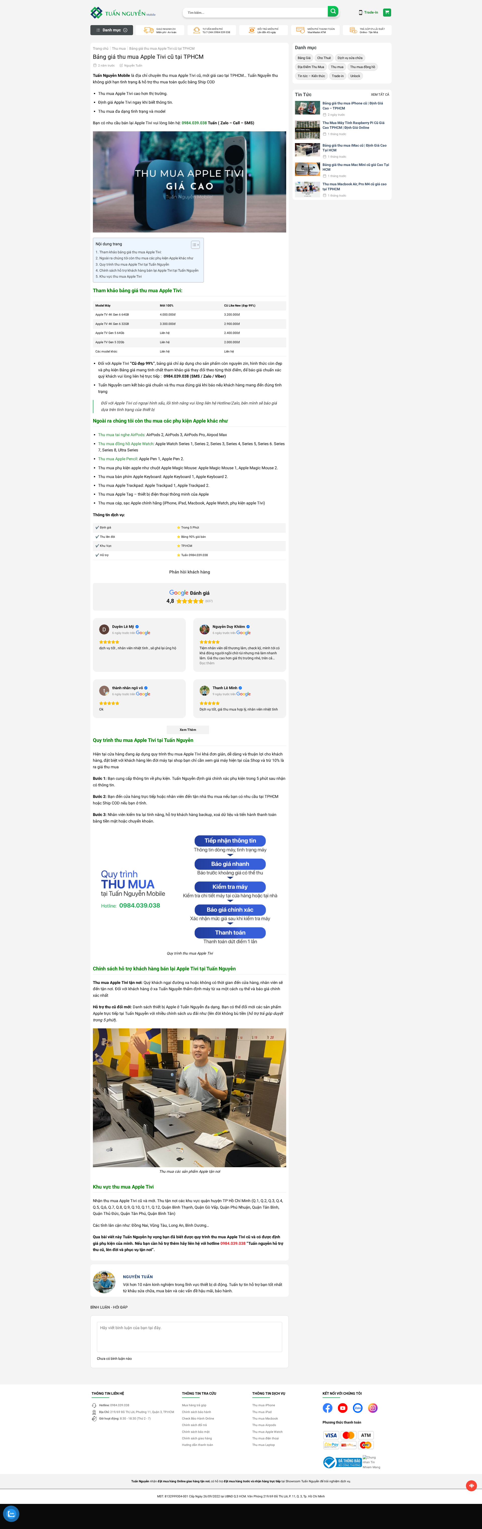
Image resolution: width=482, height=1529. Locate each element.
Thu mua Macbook (265, 1418)
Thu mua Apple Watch (267, 1432)
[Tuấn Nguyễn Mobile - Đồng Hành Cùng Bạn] (123, 12)
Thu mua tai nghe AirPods (121, 434)
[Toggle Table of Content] (193, 245)
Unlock (355, 76)
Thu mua (119, 48)
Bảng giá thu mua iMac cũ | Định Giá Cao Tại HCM (355, 147)
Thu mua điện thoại (265, 1438)
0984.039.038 (194, 123)
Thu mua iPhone (263, 1405)
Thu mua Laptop (263, 1445)
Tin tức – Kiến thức (311, 76)
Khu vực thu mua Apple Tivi (120, 276)
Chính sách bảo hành (196, 1412)
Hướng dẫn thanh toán (197, 1445)
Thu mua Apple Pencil (117, 458)
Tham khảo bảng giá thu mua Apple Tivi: (130, 252)
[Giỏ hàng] (387, 13)
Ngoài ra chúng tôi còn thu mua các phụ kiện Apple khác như (146, 258)
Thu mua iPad (262, 1412)
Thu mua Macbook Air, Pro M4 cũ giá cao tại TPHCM (355, 186)
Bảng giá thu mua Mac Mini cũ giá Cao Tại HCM (356, 167)
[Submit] (333, 11)
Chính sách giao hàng (197, 1438)
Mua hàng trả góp (194, 1405)
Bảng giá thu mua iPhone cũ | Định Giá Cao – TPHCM (353, 105)
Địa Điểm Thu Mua (311, 67)
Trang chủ (100, 48)
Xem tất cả (380, 94)
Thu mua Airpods (264, 1425)
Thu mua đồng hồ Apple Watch (125, 443)
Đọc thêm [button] (207, 663)
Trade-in (338, 76)
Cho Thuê (324, 58)
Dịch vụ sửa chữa (350, 58)
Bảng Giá (304, 58)
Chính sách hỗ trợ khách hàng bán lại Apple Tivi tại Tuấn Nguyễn (149, 270)
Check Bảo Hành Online (198, 1418)
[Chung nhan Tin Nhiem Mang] (373, 1462)
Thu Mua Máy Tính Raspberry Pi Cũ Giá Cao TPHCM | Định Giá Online (354, 125)
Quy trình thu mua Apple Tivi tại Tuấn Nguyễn (134, 264)
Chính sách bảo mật (196, 1432)
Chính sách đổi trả (194, 1425)
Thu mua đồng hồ (362, 67)
